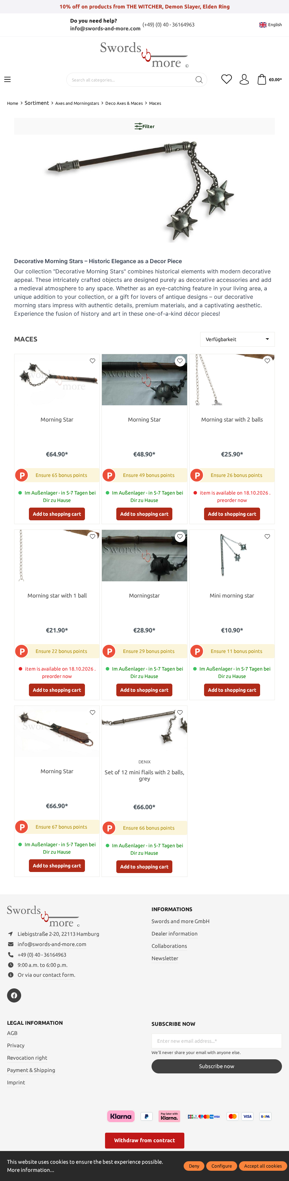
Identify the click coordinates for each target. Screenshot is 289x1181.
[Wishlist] (226, 79)
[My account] (244, 79)
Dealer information (175, 934)
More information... (30, 1170)
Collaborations (169, 946)
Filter (148, 126)
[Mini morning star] (232, 555)
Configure (221, 1165)
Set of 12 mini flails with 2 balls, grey (144, 775)
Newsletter (165, 958)
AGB (12, 1033)
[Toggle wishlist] (92, 361)
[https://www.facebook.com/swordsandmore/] (14, 995)
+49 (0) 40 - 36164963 (42, 955)
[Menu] (7, 79)
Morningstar (144, 596)
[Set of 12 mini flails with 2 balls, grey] (144, 731)
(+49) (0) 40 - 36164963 (168, 25)
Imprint (16, 1082)
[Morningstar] (144, 555)
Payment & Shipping (31, 1070)
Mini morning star (232, 596)
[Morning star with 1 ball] (56, 555)
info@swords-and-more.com (105, 28)
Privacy (15, 1045)
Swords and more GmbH (181, 921)
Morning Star (57, 420)
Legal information (35, 1022)
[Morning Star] (56, 379)
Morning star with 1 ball (57, 596)
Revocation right (27, 1058)
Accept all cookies (263, 1165)
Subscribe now (216, 1066)
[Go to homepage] (144, 55)
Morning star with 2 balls (232, 420)
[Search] (199, 80)
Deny (194, 1165)
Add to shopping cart (57, 514)
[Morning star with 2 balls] (232, 379)
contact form (58, 975)
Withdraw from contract (144, 1140)
